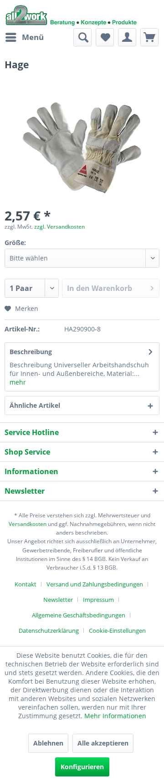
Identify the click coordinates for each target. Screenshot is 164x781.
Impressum (98, 600)
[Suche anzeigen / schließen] (82, 37)
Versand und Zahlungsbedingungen (94, 584)
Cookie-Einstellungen (117, 630)
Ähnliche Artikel (35, 405)
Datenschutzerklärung (49, 630)
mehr (18, 382)
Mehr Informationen (115, 715)
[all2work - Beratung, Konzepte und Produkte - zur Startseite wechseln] (71, 14)
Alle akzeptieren (102, 743)
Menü (33, 37)
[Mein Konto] (127, 37)
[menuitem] (24, 37)
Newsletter (58, 600)
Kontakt (25, 584)
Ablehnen (48, 743)
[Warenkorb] (149, 37)
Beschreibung (31, 351)
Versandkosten (27, 524)
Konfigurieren (82, 766)
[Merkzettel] (105, 37)
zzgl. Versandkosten (59, 226)
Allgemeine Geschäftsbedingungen (78, 615)
